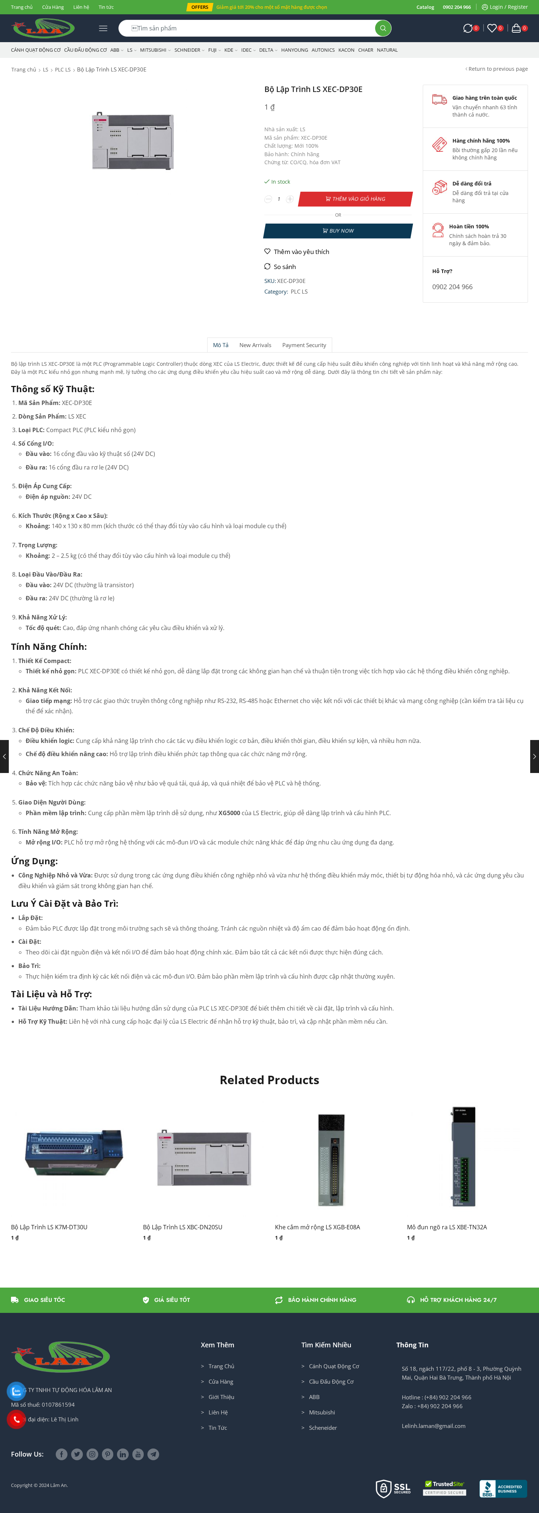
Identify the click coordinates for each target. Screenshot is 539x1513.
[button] (199, 7)
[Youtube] (138, 1454)
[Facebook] (61, 1454)
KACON (346, 50)
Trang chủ (22, 7)
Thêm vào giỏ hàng (359, 198)
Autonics (323, 50)
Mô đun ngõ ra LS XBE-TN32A (447, 1227)
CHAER (365, 50)
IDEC (246, 50)
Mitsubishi (153, 50)
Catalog (425, 7)
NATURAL (387, 50)
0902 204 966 (457, 7)
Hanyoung (294, 50)
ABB (114, 50)
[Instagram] (92, 1454)
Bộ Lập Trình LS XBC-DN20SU (183, 1227)
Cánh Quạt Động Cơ (35, 50)
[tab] (220, 345)
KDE (228, 50)
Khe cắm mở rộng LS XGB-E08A (317, 1227)
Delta (266, 50)
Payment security (304, 345)
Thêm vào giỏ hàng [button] (64, 1159)
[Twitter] (77, 1454)
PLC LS (63, 69)
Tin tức (106, 7)
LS (129, 50)
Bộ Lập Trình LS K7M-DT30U (49, 1227)
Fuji (212, 50)
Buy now (341, 230)
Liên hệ (81, 7)
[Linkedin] (123, 1454)
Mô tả (220, 345)
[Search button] (383, 28)
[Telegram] (153, 1454)
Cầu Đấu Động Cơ (85, 50)
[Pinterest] (107, 1454)
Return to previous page (498, 68)
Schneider (187, 50)
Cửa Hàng (53, 7)
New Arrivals (255, 345)
